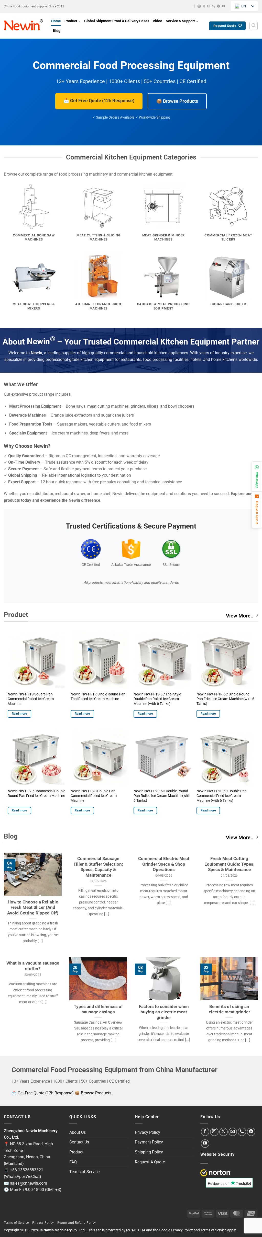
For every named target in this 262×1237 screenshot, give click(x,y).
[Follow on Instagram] (199, 6)
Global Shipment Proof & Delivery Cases (116, 21)
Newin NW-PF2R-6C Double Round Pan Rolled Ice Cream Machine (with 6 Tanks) (162, 796)
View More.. (240, 616)
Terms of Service (84, 1171)
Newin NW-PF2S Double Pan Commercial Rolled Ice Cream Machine (94, 796)
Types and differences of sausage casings (98, 1009)
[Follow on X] (203, 6)
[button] (253, 26)
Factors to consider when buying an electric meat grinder (164, 1012)
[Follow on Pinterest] (218, 6)
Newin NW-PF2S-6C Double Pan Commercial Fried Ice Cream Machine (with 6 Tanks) (221, 796)
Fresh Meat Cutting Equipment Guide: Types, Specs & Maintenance (229, 864)
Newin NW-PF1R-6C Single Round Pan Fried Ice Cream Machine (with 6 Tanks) (225, 699)
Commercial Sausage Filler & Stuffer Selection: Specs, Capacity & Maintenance (98, 867)
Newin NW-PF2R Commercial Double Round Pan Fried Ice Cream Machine (36, 793)
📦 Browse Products (177, 101)
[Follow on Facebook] (194, 6)
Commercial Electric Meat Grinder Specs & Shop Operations (163, 864)
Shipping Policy (149, 1152)
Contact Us (79, 1142)
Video (157, 21)
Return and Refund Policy (76, 1222)
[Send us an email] (208, 6)
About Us (77, 1132)
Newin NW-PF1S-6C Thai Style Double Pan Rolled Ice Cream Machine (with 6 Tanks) (157, 699)
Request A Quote (150, 1162)
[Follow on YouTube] (223, 6)
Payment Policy (149, 1142)
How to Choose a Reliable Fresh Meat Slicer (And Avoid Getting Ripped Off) (32, 907)
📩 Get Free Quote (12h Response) (98, 100)
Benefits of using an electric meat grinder (229, 1009)
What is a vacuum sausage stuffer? (32, 966)
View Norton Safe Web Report (215, 1173)
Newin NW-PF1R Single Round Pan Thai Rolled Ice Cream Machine (98, 696)
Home (56, 21)
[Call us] (213, 6)
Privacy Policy (147, 1132)
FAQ (73, 1162)
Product (70, 21)
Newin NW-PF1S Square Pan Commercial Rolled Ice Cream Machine (31, 699)
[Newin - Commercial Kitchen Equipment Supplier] (23, 26)
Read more (19, 713)
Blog (56, 31)
